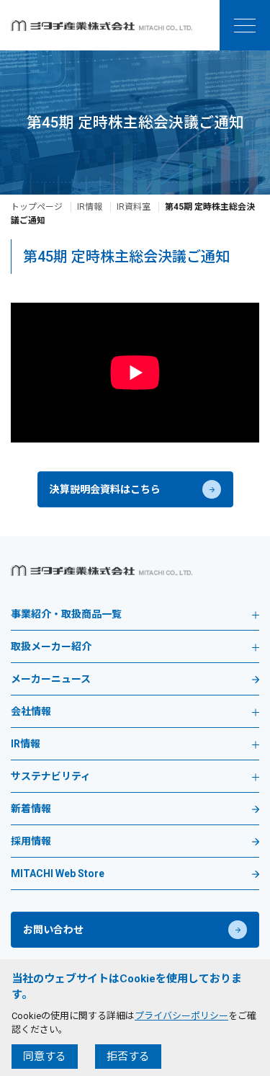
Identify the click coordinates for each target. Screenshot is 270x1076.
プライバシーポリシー (181, 1015)
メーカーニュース (51, 679)
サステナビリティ (51, 776)
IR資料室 (133, 207)
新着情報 (31, 809)
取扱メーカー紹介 (51, 646)
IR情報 (89, 207)
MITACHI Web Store (57, 873)
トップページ (37, 207)
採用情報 (31, 841)
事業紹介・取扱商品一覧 (66, 614)
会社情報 (31, 711)
